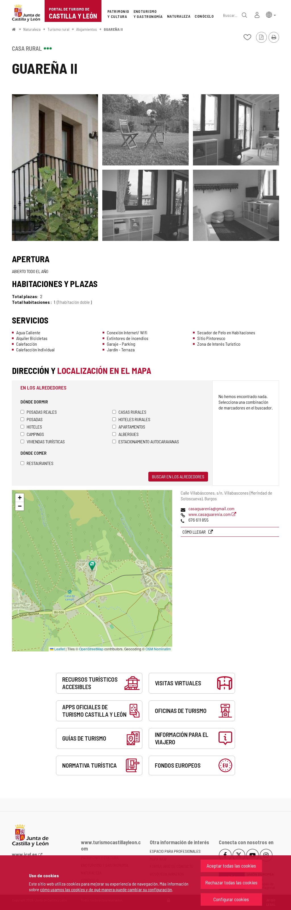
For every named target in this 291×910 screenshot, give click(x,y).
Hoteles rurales (134, 419)
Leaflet (59, 648)
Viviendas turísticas (46, 441)
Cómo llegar (194, 531)
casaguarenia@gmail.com (211, 508)
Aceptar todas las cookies (231, 865)
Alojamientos (86, 29)
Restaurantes (40, 463)
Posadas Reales (42, 412)
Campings (35, 434)
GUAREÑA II (113, 29)
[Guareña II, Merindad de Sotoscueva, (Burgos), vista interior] (236, 129)
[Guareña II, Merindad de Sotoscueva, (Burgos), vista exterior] (55, 167)
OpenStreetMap (91, 648)
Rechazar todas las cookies (231, 882)
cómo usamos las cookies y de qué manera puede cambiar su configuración (106, 889)
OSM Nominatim (158, 648)
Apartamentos (132, 426)
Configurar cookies (231, 899)
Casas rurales (132, 412)
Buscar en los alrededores (178, 476)
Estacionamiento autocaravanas (149, 441)
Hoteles (34, 426)
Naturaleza (32, 29)
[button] (271, 14)
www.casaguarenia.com (210, 514)
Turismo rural (58, 29)
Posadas (35, 419)
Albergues (129, 434)
